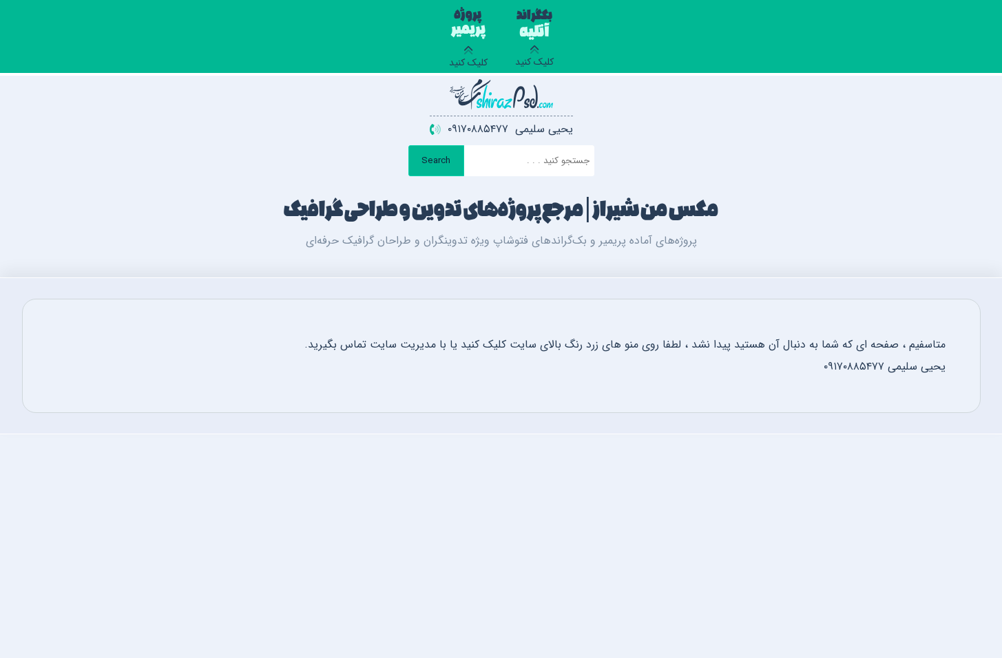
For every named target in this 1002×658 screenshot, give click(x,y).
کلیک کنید (534, 41)
